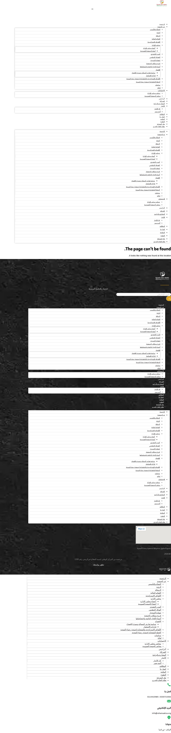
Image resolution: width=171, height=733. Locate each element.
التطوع (162, 122)
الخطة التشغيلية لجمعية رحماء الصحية (148, 82)
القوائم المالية (156, 39)
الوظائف (162, 114)
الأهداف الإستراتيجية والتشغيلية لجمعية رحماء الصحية (143, 78)
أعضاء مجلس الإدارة (149, 48)
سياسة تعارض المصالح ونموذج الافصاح (143, 73)
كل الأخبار (157, 109)
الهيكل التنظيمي (154, 57)
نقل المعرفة (161, 124)
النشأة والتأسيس (155, 29)
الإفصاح (158, 70)
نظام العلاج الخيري (159, 126)
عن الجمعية (161, 27)
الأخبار (163, 106)
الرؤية (158, 32)
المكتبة (162, 119)
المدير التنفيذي (155, 54)
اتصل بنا (162, 117)
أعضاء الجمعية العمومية (148, 51)
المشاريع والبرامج (159, 104)
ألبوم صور (158, 111)
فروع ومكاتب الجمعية (153, 63)
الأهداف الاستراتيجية (154, 42)
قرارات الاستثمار (151, 75)
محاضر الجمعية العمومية (153, 96)
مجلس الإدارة (156, 45)
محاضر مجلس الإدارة (154, 93)
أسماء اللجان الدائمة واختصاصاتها (150, 66)
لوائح (159, 88)
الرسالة (158, 35)
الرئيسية (162, 24)
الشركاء (162, 101)
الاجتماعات (161, 90)
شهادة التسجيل (155, 60)
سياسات (157, 85)
